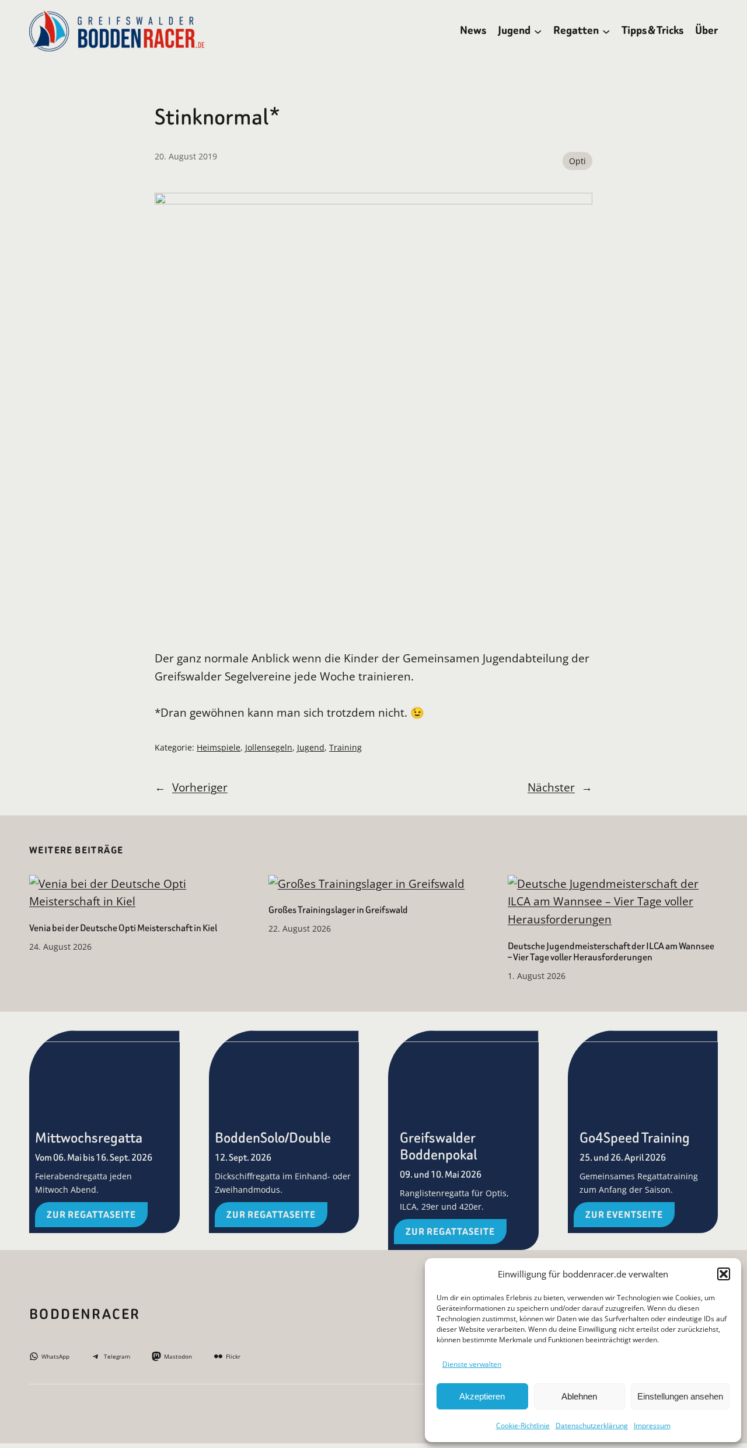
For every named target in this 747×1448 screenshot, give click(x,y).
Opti (577, 160)
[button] (723, 1274)
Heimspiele (218, 747)
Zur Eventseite (624, 1214)
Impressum (652, 1425)
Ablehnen (579, 1396)
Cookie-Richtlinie (523, 1425)
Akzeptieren (482, 1396)
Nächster (551, 787)
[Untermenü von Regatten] (606, 30)
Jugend (310, 747)
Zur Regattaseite (91, 1214)
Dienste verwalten (471, 1364)
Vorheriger (200, 787)
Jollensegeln (268, 747)
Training (345, 747)
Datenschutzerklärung (592, 1425)
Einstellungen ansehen (680, 1396)
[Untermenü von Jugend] (538, 30)
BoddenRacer (84, 1314)
